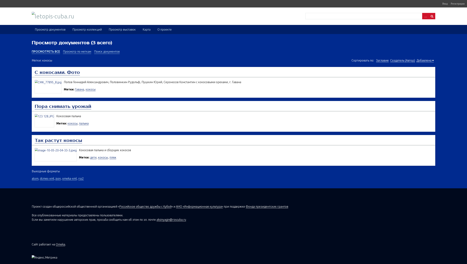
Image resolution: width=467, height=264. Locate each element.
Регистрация (457, 3)
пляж (112, 157)
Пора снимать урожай (63, 106)
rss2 (81, 178)
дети (93, 157)
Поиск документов (107, 51)
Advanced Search (425, 16)
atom (35, 178)
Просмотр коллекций (87, 29)
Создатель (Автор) (402, 60)
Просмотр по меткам (77, 51)
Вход (445, 3)
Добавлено (424, 60)
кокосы (91, 89)
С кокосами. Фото (57, 72)
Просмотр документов (50, 29)
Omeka (60, 244)
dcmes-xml (47, 178)
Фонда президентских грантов (267, 206)
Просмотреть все (46, 51)
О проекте (164, 29)
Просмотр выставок (122, 29)
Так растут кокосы (58, 140)
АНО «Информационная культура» (199, 206)
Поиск (432, 16)
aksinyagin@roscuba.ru (171, 219)
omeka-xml (69, 178)
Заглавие (382, 60)
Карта (146, 29)
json (58, 178)
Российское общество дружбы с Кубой (145, 206)
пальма (84, 123)
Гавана (79, 89)
